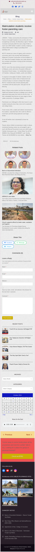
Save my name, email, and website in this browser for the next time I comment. (16, 290)
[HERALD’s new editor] (17, 185)
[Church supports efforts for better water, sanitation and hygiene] (17, 211)
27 (4, 411)
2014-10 (5, 141)
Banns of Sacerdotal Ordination (11, 170)
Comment (5, 296)
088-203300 (18, 3)
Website (4, 281)
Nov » (31, 414)
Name (4, 267)
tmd (18, 32)
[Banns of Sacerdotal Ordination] (17, 159)
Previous (7, 435)
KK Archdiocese (14, 141)
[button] (32, 11)
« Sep (3, 414)
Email (4, 274)
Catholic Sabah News (9, 34)
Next (28, 435)
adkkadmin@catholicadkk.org (18, 1)
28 (8, 411)
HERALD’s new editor (8, 196)
